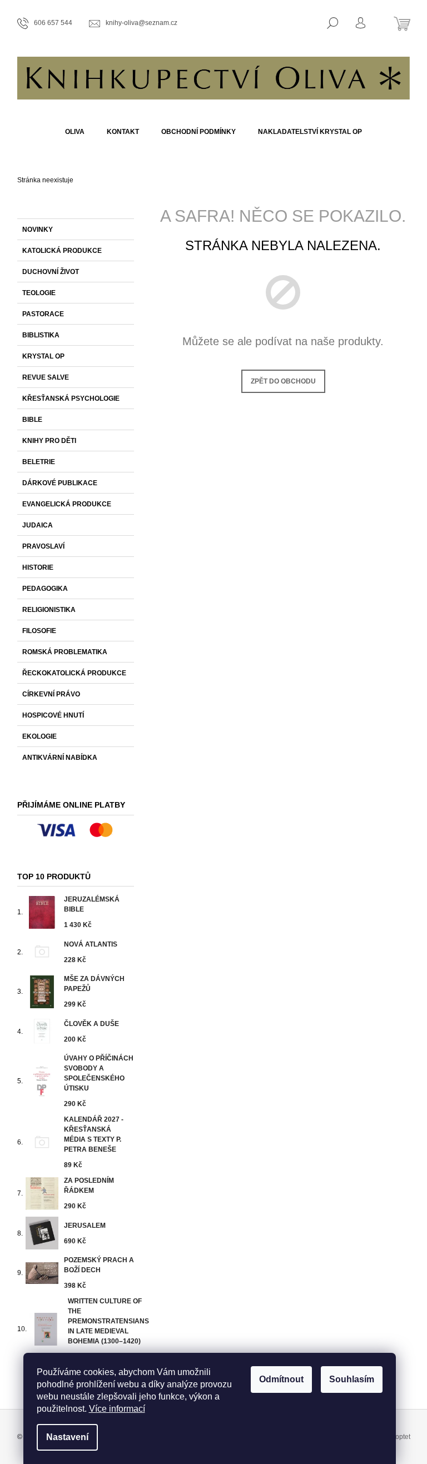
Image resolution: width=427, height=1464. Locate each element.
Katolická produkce (62, 251)
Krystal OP (43, 356)
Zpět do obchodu (283, 381)
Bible (32, 420)
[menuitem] (75, 132)
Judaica (37, 525)
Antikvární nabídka (59, 757)
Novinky (37, 229)
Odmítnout (281, 1379)
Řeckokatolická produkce (74, 673)
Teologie (39, 293)
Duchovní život (50, 272)
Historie (37, 567)
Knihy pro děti (49, 441)
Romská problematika (64, 652)
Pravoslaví (43, 546)
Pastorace (43, 314)
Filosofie (39, 631)
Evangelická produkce (66, 504)
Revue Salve (45, 377)
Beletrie (38, 462)
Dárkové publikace (59, 483)
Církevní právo (51, 694)
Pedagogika (45, 588)
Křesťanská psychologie (71, 398)
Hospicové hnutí (53, 715)
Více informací (117, 1408)
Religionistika (49, 610)
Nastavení (67, 1437)
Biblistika (40, 335)
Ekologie (39, 736)
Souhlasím (351, 1379)
